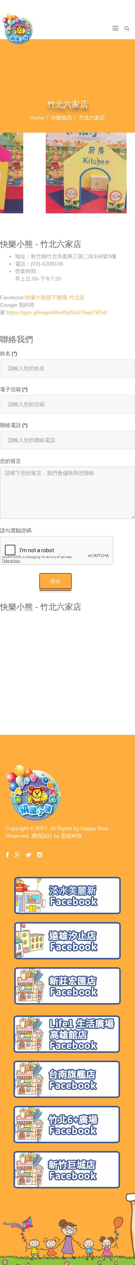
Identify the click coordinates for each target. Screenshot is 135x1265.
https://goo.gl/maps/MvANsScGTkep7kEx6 (57, 312)
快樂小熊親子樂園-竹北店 (55, 297)
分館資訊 (61, 118)
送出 (55, 581)
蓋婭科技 (71, 836)
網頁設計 (42, 836)
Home (37, 118)
